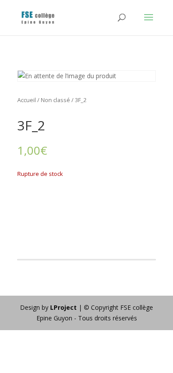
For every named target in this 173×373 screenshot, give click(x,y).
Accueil (26, 100)
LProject (64, 307)
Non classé (55, 100)
